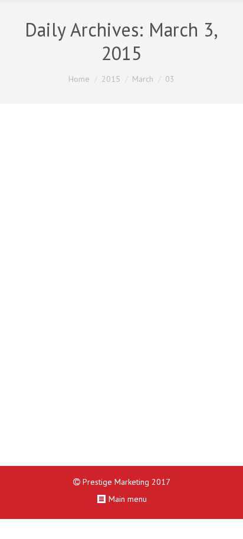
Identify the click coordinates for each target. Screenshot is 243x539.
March (142, 79)
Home (79, 79)
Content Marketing (119, 403)
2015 (110, 79)
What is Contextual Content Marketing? (111, 160)
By (78, 417)
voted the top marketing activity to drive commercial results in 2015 (121, 239)
